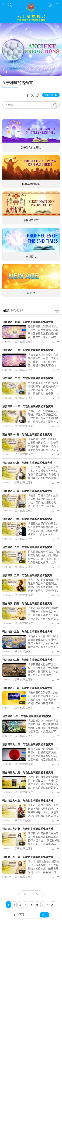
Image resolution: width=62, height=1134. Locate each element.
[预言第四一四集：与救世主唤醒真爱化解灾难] (14, 332)
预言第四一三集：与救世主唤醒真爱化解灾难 (27, 350)
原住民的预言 (31, 220)
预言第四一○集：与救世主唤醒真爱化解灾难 (27, 434)
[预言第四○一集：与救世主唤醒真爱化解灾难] (14, 698)
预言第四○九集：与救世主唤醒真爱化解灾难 (27, 463)
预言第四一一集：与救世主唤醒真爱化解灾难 (27, 406)
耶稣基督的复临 (31, 184)
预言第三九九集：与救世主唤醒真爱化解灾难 (27, 744)
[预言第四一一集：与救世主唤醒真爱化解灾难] (14, 416)
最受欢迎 (17, 310)
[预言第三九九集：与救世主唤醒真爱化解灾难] (14, 754)
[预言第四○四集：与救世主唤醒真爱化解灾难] (14, 613)
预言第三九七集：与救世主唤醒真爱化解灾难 (27, 800)
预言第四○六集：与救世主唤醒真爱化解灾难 (27, 547)
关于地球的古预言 (24, 341)
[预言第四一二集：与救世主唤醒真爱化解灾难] (14, 388)
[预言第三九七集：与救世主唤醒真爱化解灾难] (14, 811)
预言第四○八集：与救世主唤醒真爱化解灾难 (27, 491)
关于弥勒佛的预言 (31, 147)
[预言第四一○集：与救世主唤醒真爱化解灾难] (14, 445)
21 (53, 904)
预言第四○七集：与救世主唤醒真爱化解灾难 (27, 519)
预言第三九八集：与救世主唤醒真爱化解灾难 (27, 772)
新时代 (31, 293)
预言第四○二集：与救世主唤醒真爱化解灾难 (27, 660)
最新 (6, 310)
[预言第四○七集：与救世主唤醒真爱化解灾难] (14, 529)
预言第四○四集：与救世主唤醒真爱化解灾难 (27, 603)
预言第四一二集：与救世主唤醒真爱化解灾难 (27, 378)
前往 (44, 914)
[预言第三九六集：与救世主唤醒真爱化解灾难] (14, 839)
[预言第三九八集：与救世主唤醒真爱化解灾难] (14, 782)
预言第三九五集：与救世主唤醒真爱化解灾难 (27, 857)
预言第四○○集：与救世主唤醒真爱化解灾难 (26, 716)
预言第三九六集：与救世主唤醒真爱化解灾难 (27, 829)
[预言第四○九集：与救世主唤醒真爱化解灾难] (14, 473)
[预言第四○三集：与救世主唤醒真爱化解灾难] (14, 642)
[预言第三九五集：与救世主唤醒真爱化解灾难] (14, 867)
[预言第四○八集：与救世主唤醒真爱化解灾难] (14, 501)
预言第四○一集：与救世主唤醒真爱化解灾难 (27, 688)
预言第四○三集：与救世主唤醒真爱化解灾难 (27, 631)
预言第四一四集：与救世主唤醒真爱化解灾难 (27, 322)
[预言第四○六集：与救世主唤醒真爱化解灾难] (14, 557)
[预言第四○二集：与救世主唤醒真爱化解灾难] (14, 670)
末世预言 (31, 256)
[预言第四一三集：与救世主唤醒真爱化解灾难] (14, 360)
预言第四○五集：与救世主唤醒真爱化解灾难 (27, 575)
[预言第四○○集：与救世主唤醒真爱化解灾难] (14, 726)
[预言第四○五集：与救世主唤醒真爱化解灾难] (14, 585)
